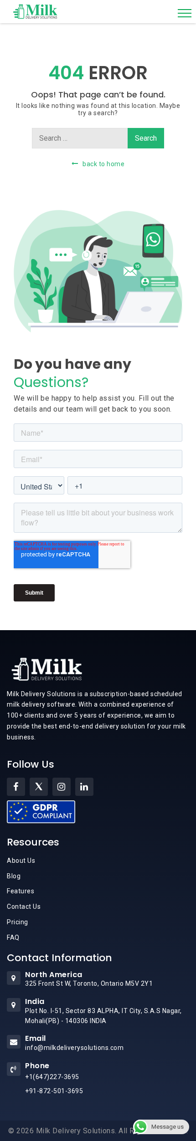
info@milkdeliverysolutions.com (74, 1047)
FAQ (13, 937)
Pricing (17, 922)
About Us (21, 860)
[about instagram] (61, 787)
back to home (103, 164)
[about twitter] (39, 787)
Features (20, 891)
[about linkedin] (84, 787)
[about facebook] (16, 787)
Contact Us (24, 906)
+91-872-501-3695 (54, 1091)
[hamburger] (184, 13)
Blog (14, 876)
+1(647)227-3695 (52, 1076)
